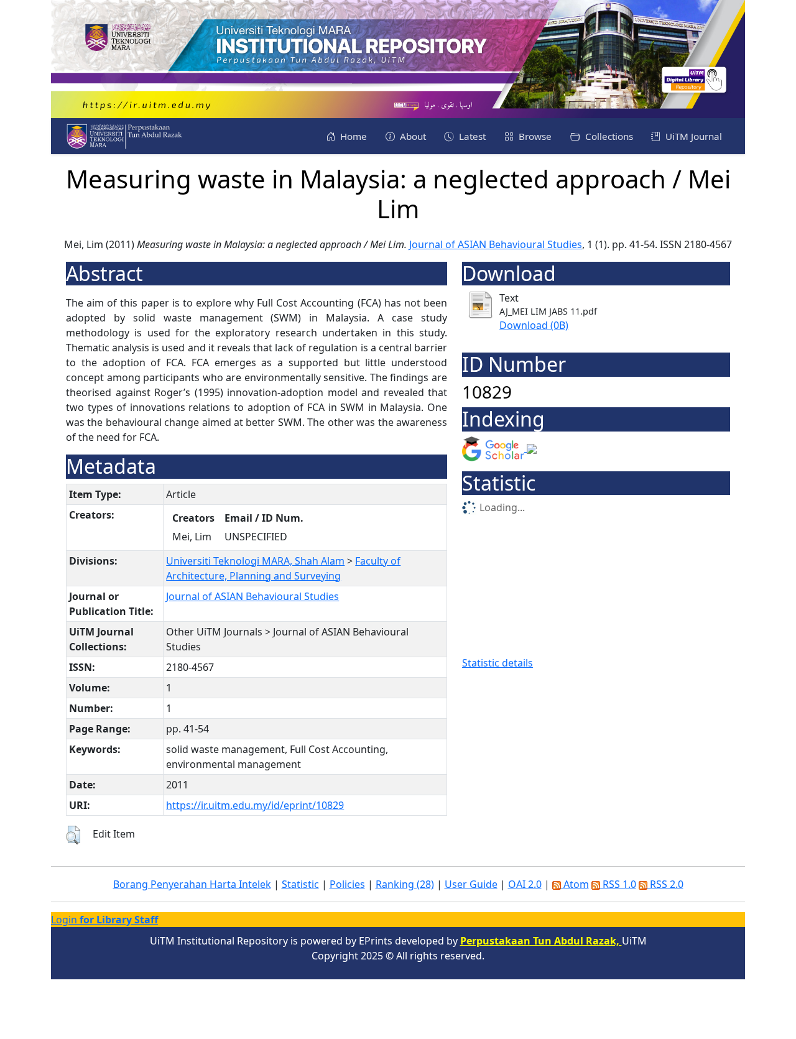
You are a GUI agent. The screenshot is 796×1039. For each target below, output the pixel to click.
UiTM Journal (692, 136)
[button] (73, 835)
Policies (347, 884)
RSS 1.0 (618, 884)
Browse (534, 136)
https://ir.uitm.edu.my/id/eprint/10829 (255, 805)
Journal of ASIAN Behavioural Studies (495, 244)
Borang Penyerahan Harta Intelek (192, 884)
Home (352, 136)
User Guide (471, 884)
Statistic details (497, 663)
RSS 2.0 (665, 884)
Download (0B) (533, 325)
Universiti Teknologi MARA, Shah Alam (255, 561)
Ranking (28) (405, 884)
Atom (575, 884)
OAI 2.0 (525, 884)
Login (104, 919)
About (411, 136)
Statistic (300, 884)
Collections (608, 136)
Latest (471, 136)
